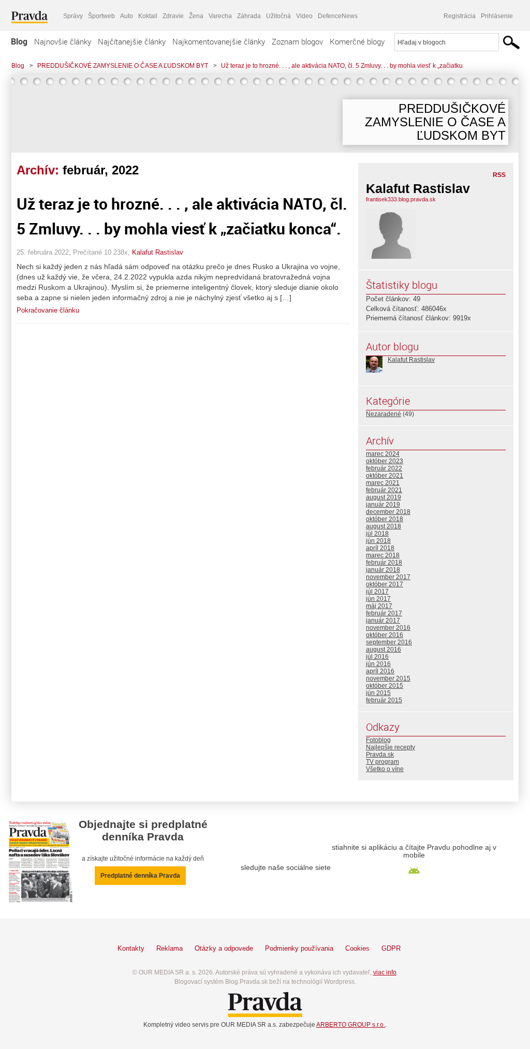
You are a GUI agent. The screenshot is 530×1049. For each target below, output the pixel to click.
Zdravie (173, 16)
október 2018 (384, 519)
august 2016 (383, 649)
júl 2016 (377, 656)
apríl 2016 (380, 671)
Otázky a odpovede (224, 948)
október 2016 (384, 635)
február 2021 (384, 490)
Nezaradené (383, 414)
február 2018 (384, 562)
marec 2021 (383, 482)
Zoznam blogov (297, 41)
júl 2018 (377, 533)
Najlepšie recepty (390, 747)
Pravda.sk (380, 754)
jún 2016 (378, 664)
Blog (19, 41)
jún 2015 (378, 693)
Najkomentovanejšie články (218, 41)
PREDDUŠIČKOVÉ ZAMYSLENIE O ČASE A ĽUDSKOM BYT (122, 65)
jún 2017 (378, 598)
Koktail (147, 16)
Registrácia (460, 16)
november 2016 (388, 627)
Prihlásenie (497, 16)
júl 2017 (377, 591)
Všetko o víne (385, 769)
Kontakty (130, 948)
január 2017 (383, 620)
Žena (196, 16)
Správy (73, 16)
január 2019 (383, 504)
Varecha (220, 16)
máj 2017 (379, 606)
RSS (499, 175)
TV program (382, 761)
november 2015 (388, 678)
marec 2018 (383, 555)
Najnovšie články (62, 41)
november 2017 (388, 577)
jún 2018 (378, 540)
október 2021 (384, 475)
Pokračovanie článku (48, 310)
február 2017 (384, 613)
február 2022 (384, 468)
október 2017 (384, 584)
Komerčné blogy (357, 41)
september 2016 (389, 642)
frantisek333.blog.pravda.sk (401, 199)
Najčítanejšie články (132, 41)
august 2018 (383, 526)
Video (304, 16)
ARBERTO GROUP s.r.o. (350, 1024)
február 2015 (384, 700)
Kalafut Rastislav (157, 252)
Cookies (357, 948)
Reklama (169, 948)
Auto (126, 16)
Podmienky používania (299, 948)
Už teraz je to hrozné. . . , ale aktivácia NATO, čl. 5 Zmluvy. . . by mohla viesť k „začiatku (342, 65)
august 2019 (383, 497)
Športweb (101, 16)
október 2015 (384, 685)
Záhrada (249, 16)
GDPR (391, 948)
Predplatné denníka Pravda (140, 875)
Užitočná (278, 16)
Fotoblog (378, 740)
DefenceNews (338, 16)
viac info (384, 972)
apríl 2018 (380, 548)
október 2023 (384, 461)
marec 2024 (383, 453)
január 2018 (383, 569)
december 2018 (388, 511)
